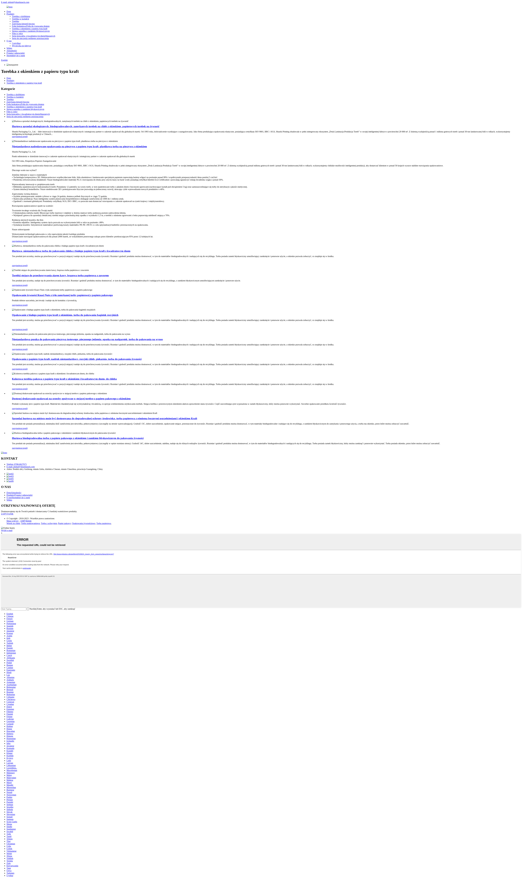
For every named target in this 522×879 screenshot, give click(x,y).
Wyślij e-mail (6, 530)
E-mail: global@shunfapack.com (15, 2)
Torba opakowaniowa (30, 523)
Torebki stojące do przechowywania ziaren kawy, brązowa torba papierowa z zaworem (60, 275)
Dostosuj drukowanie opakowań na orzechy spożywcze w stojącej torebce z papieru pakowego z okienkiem (71, 398)
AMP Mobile (26, 521)
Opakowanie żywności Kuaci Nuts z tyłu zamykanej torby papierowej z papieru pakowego (62, 295)
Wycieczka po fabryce (21, 46)
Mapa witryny (13, 521)
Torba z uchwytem (49, 523)
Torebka (15, 21)
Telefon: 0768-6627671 (17, 464)
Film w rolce (17, 33)
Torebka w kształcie (20, 19)
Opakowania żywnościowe (83, 523)
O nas (9, 41)
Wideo (9, 48)
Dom (9, 11)
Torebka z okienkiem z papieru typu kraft (29, 28)
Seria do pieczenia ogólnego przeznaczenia (30, 38)
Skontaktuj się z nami (16, 55)
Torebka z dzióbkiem (21, 16)
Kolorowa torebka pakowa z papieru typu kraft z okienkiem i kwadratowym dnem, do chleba (64, 378)
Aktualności (12, 50)
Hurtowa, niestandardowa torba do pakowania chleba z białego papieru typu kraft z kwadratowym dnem (71, 251)
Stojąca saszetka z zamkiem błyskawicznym (31, 31)
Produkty (10, 14)
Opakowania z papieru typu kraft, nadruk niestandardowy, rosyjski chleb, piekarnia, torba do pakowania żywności (77, 359)
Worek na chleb (13, 523)
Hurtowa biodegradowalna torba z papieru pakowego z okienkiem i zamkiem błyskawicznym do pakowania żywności (78, 438)
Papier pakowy (64, 523)
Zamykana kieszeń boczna (23, 24)
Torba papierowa (103, 523)
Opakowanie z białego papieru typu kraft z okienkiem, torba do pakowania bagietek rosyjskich (65, 315)
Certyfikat (16, 43)
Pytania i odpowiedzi (16, 53)
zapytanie (16, 136)
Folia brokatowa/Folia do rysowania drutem (30, 26)
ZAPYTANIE (7, 514)
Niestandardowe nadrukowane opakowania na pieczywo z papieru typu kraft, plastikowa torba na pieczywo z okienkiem (79, 146)
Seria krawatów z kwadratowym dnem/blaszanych (33, 36)
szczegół (23, 136)
